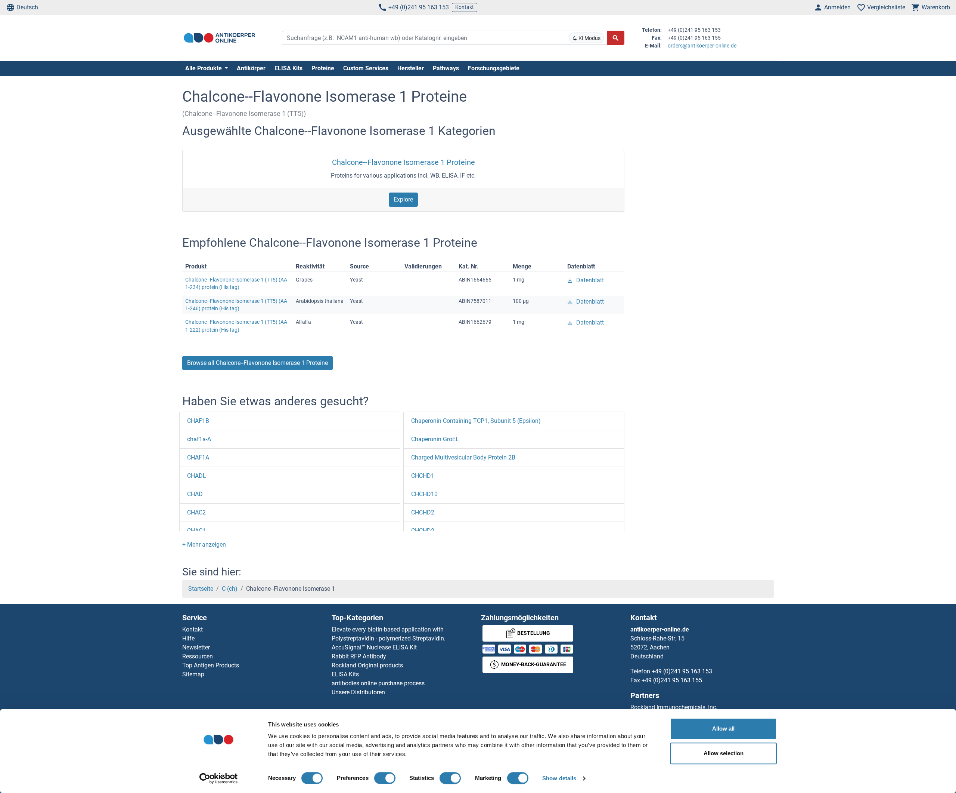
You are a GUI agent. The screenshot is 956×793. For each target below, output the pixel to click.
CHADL (196, 475)
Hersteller (410, 68)
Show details (559, 778)
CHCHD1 (422, 475)
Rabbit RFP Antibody (359, 656)
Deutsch (27, 7)
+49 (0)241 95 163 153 (418, 7)
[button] (204, 544)
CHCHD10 (424, 494)
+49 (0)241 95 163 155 (672, 680)
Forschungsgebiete (493, 68)
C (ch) (230, 588)
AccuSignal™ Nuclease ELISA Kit (374, 647)
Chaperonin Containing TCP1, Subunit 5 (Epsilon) (476, 420)
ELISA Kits (288, 68)
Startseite (200, 588)
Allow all (723, 728)
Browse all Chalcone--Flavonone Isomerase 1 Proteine (257, 362)
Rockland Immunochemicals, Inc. (673, 707)
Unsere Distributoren (358, 692)
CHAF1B (198, 420)
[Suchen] (615, 38)
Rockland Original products (367, 665)
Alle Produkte (204, 68)
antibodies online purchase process (378, 683)
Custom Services (365, 68)
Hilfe (188, 638)
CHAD (195, 494)
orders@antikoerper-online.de (702, 46)
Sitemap (193, 674)
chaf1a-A (199, 439)
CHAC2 (196, 512)
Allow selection (724, 753)
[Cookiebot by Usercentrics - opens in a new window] (218, 778)
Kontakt (464, 7)
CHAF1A (198, 457)
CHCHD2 (422, 512)
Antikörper (251, 68)
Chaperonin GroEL (435, 439)
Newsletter (196, 647)
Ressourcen (197, 656)
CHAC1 (196, 530)
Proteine (322, 68)
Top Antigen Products (210, 665)
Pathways (446, 68)
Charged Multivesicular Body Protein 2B (463, 457)
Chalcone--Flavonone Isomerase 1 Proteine (403, 162)
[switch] (384, 778)
